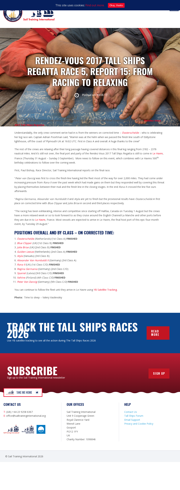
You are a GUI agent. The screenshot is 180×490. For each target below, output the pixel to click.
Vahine (21, 277)
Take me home (24, 392)
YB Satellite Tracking (105, 289)
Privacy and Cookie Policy (138, 423)
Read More (155, 333)
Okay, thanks (116, 5)
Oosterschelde (25, 238)
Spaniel (22, 273)
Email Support (132, 419)
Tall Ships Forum (133, 415)
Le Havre (157, 153)
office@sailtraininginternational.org (26, 415)
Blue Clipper (24, 243)
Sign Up (159, 373)
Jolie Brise (23, 247)
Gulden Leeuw (25, 251)
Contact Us (130, 412)
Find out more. (94, 5)
